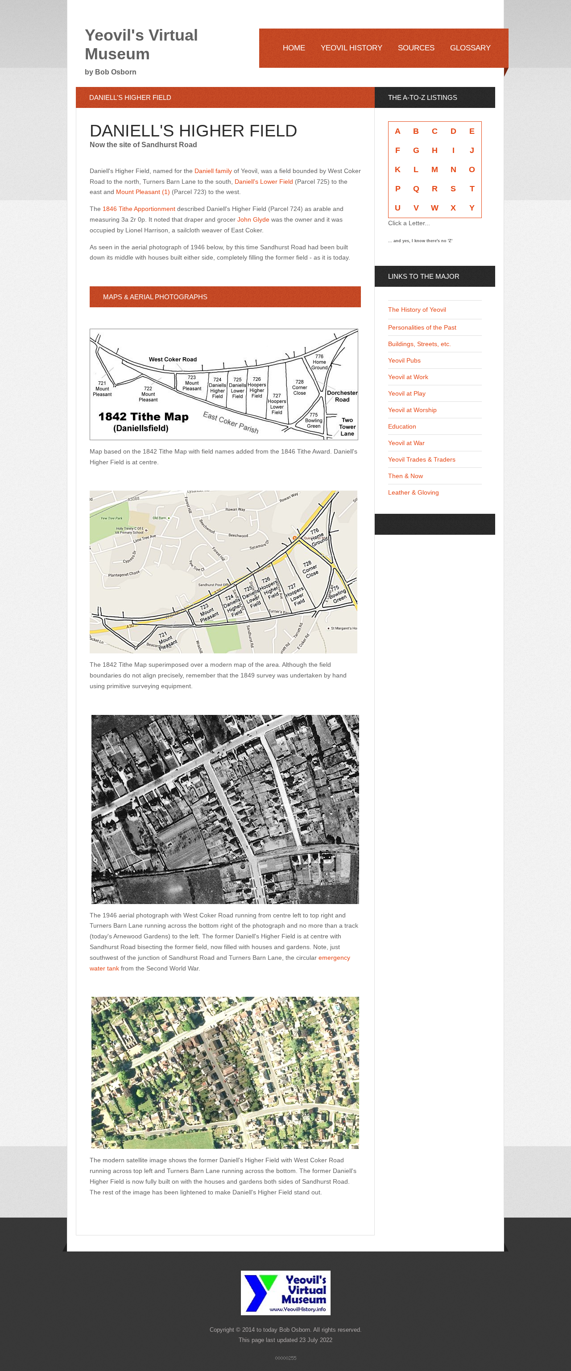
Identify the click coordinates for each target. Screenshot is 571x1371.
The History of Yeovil (417, 309)
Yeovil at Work (408, 376)
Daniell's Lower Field (264, 181)
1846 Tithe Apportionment (139, 208)
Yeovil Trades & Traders (421, 459)
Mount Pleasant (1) (143, 191)
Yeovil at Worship (412, 409)
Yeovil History (351, 48)
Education (402, 426)
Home (294, 48)
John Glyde (253, 219)
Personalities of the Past (422, 327)
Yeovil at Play (407, 393)
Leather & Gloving (413, 492)
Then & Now (405, 475)
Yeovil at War (406, 442)
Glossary (470, 48)
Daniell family (213, 170)
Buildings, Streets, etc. (419, 343)
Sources (416, 48)
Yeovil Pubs (404, 360)
